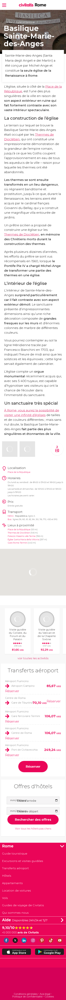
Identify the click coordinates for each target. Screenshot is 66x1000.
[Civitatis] (33, 980)
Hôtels (6, 875)
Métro (11, 516)
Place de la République (19, 529)
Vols (5, 898)
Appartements (12, 883)
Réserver (12, 691)
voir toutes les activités (33, 658)
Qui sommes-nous (15, 912)
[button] (4, 5)
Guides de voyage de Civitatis (23, 905)
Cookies (49, 996)
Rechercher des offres (33, 820)
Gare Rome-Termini (17, 543)
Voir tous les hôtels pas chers (33, 828)
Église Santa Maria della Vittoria (23, 539)
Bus (9, 519)
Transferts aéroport (33, 670)
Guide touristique (14, 853)
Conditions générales (25, 994)
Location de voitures (16, 890)
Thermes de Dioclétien (21, 234)
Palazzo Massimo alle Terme (22, 536)
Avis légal (45, 994)
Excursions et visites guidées (22, 861)
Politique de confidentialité (27, 996)
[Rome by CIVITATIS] (27, 5)
